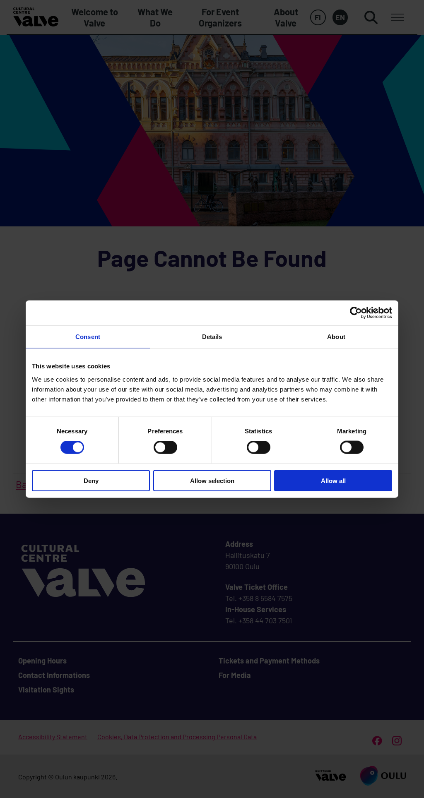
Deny (91, 480)
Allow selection (212, 480)
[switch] (165, 447)
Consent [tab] (87, 336)
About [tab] (336, 336)
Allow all (333, 480)
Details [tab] (212, 336)
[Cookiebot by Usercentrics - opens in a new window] (356, 313)
